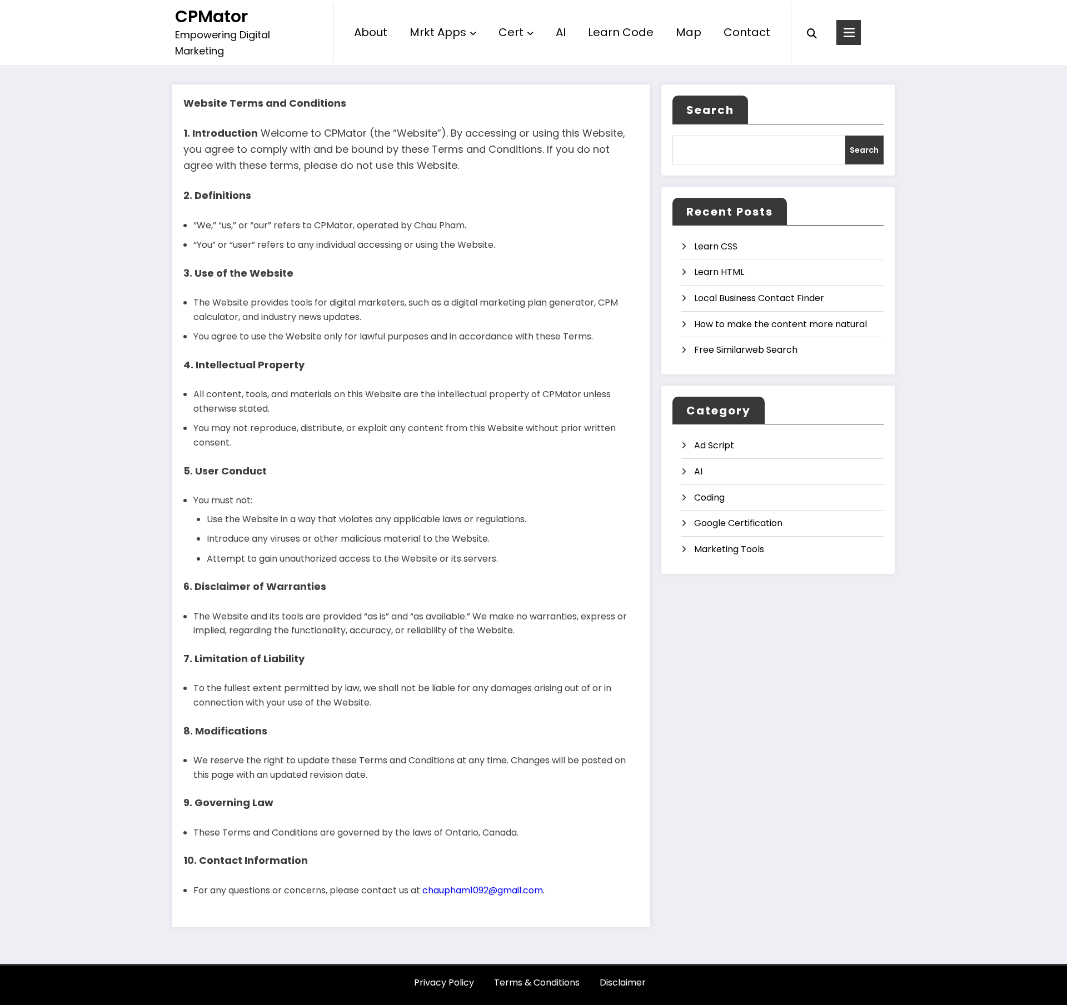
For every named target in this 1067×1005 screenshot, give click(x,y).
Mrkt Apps (438, 32)
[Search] (811, 32)
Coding (709, 497)
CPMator (211, 16)
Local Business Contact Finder (759, 298)
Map (688, 32)
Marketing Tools (729, 549)
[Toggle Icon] (848, 32)
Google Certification (738, 523)
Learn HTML (719, 272)
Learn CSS (715, 246)
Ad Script (714, 445)
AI (561, 32)
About (370, 32)
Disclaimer (623, 982)
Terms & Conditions (537, 982)
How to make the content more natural (780, 324)
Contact (747, 32)
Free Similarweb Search (745, 349)
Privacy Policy (444, 982)
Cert (510, 32)
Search (710, 110)
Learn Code (621, 32)
